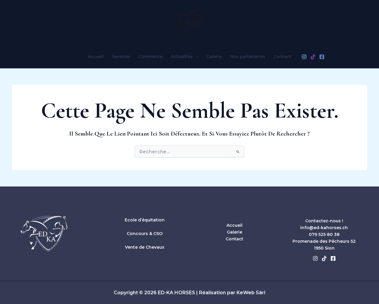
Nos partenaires (247, 56)
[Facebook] (322, 56)
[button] (195, 56)
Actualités (182, 56)
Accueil (96, 56)
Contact (282, 56)
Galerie (214, 56)
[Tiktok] (324, 258)
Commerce (151, 56)
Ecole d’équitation (145, 220)
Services (121, 56)
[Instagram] (304, 56)
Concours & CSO (145, 233)
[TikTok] (313, 56)
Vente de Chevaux (144, 247)
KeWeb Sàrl (251, 292)
